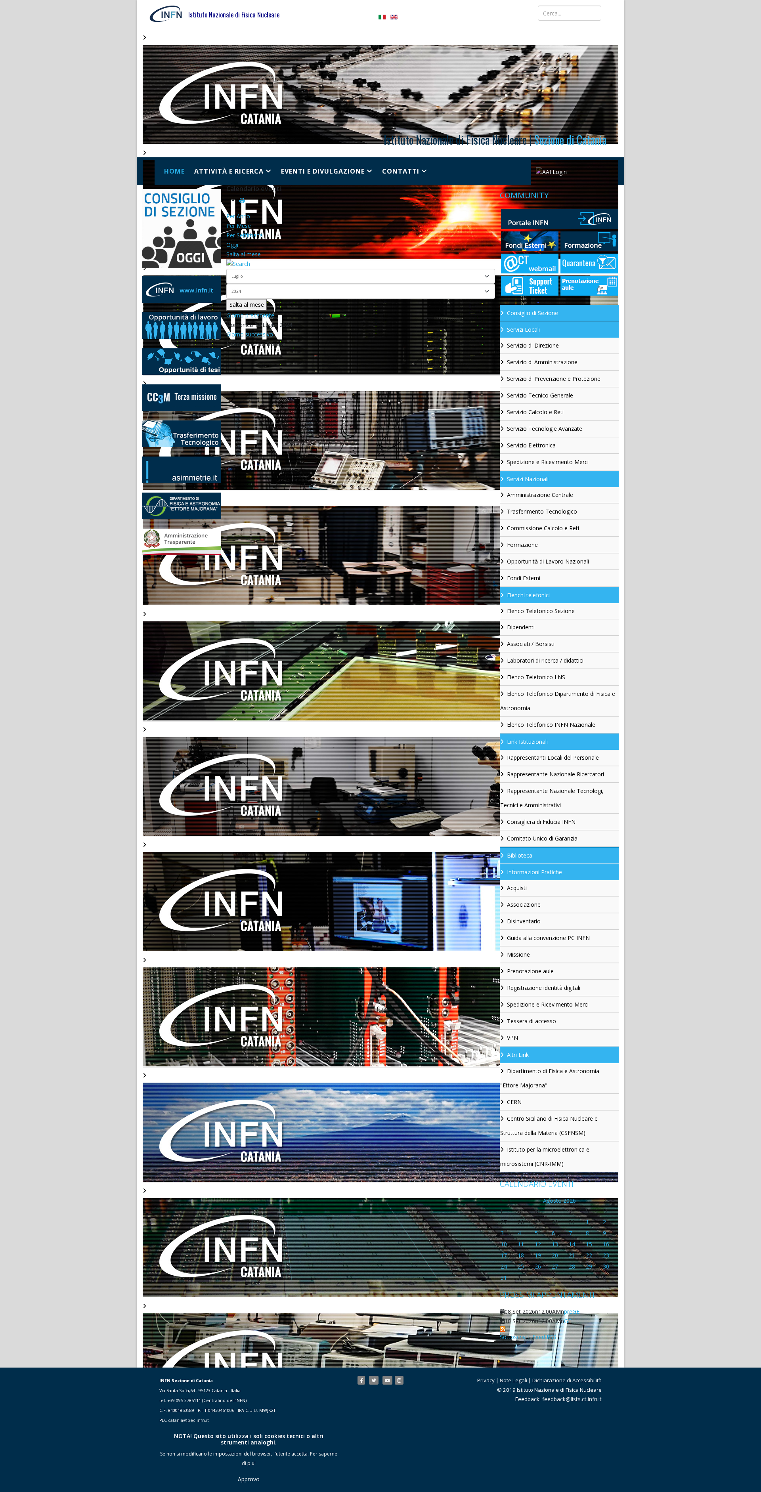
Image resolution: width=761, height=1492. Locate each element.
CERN (514, 1102)
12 (538, 1244)
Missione (518, 954)
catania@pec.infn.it (188, 1420)
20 (555, 1255)
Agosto (552, 1200)
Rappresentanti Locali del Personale (553, 757)
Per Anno (238, 216)
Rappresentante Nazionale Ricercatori (555, 774)
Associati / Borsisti (530, 644)
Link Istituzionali (527, 741)
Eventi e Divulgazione (323, 171)
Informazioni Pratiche (534, 872)
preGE (571, 1311)
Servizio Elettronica (531, 445)
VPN (512, 1037)
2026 (569, 1200)
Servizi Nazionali (528, 479)
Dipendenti (521, 627)
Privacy (486, 1380)
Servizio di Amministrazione (542, 362)
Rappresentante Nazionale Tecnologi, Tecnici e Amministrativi (552, 798)
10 (504, 1244)
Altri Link (518, 1054)
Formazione (522, 544)
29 (589, 1266)
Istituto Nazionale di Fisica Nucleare (233, 14)
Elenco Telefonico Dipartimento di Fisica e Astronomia (557, 701)
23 (606, 1255)
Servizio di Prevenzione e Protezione (553, 378)
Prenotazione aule (530, 971)
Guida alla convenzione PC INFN (548, 938)
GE (567, 1321)
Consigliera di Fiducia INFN (541, 821)
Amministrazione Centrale (540, 495)
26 (538, 1266)
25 (521, 1266)
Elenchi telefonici (528, 595)
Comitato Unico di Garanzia (542, 838)
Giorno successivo (249, 334)
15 (589, 1244)
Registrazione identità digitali (543, 987)
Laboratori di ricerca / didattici (545, 660)
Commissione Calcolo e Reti (543, 528)
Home (174, 171)
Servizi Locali (523, 329)
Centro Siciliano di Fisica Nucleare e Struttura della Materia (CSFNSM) (549, 1126)
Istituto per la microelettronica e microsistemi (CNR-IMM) (544, 1156)
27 (555, 1266)
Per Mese (238, 225)
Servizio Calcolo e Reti (535, 412)
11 (521, 1244)
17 (504, 1255)
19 (538, 1255)
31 (504, 1277)
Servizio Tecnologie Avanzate (544, 428)
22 (589, 1255)
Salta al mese (243, 254)
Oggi (232, 244)
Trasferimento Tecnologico (542, 511)
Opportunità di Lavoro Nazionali (548, 561)
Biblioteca (519, 855)
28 (572, 1266)
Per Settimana (244, 235)
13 (555, 1244)
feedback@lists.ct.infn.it (572, 1399)
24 (504, 1266)
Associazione (524, 904)
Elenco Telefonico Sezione (541, 611)
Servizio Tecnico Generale (540, 395)
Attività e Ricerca (229, 171)
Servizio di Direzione (533, 345)
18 (521, 1255)
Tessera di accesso (531, 1021)
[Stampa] (242, 200)
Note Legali (513, 1380)
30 (606, 1266)
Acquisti (517, 888)
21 (572, 1255)
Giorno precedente (250, 315)
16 (606, 1244)
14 (572, 1244)
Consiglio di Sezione (532, 313)
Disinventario (524, 921)
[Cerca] (360, 264)
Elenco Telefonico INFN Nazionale (551, 724)
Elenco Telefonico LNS (536, 677)
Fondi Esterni (523, 578)
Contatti (400, 171)
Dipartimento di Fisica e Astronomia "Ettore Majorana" (549, 1078)
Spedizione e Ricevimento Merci (548, 462)
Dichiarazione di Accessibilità (567, 1380)
